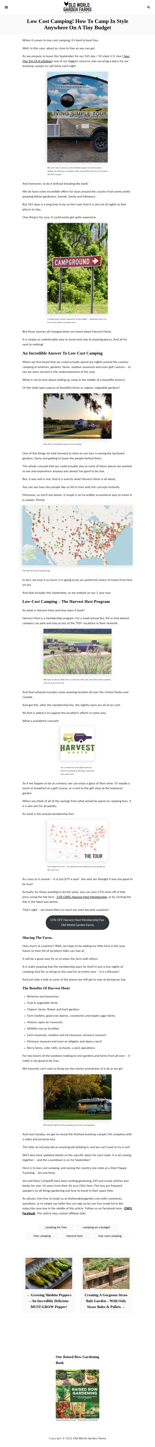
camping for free (56, 1227)
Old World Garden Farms (89, 1438)
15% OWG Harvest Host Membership (81, 897)
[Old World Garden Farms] (77, 7)
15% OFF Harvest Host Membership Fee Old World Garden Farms (77, 923)
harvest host (74, 1236)
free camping (42, 1236)
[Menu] (6, 7)
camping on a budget (96, 1227)
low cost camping (110, 1236)
